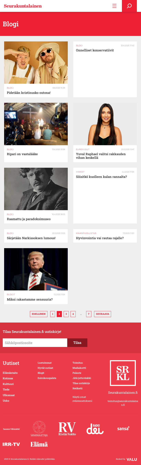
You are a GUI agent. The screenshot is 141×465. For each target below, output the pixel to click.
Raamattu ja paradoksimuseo (29, 219)
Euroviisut (83, 149)
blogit (11, 294)
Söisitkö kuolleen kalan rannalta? (101, 177)
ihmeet (80, 172)
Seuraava (102, 313)
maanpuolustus (86, 233)
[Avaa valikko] (114, 6)
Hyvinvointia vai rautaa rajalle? (100, 238)
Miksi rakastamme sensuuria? (30, 299)
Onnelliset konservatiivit (95, 50)
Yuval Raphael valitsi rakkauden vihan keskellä (101, 155)
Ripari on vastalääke (22, 154)
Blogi (10, 149)
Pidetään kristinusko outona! (28, 93)
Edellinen (39, 313)
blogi (10, 88)
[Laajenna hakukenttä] (129, 6)
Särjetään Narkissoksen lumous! (31, 238)
